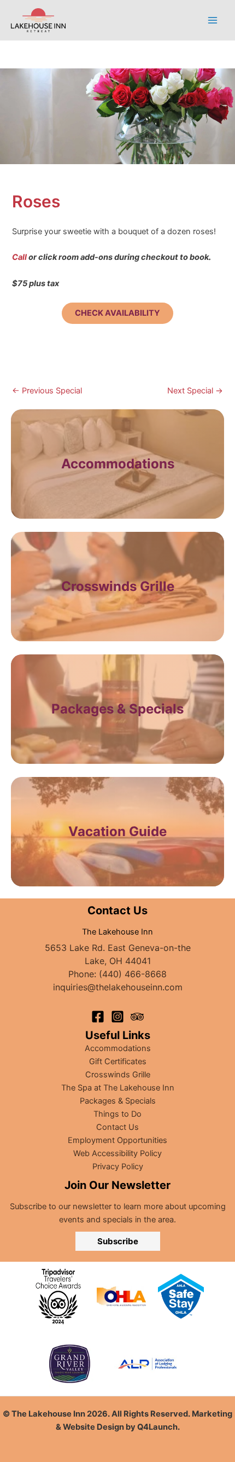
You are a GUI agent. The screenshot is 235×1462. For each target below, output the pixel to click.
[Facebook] (97, 1016)
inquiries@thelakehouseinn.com (118, 987)
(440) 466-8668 (133, 973)
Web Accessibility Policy (117, 1153)
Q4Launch (157, 1427)
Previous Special (47, 391)
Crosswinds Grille (117, 1075)
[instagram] (117, 1016)
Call (19, 257)
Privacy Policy (117, 1166)
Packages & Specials (118, 1101)
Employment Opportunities (117, 1140)
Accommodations (117, 464)
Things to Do (117, 1114)
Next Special (195, 391)
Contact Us (117, 1127)
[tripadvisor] (137, 1016)
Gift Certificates (117, 1061)
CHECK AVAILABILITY (117, 313)
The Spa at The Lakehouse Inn (117, 1088)
